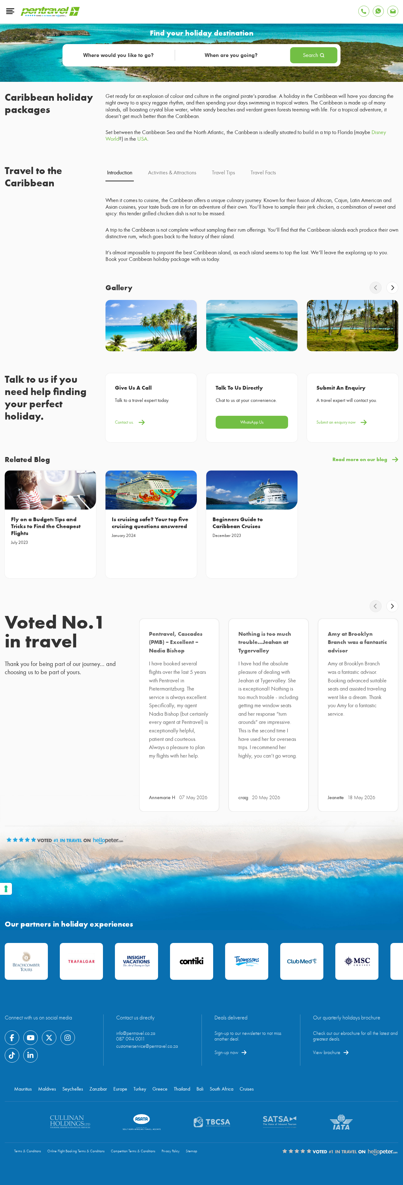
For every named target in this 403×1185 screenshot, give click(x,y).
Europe (120, 1089)
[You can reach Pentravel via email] (392, 11)
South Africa (221, 1089)
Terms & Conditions (27, 1151)
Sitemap (191, 1151)
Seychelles (72, 1089)
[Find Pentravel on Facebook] (12, 1037)
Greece (159, 1089)
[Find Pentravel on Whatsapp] (378, 11)
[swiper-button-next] (392, 288)
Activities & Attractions (172, 172)
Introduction (119, 172)
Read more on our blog (359, 459)
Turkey (139, 1089)
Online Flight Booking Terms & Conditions (76, 1151)
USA (142, 139)
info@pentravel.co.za (135, 1033)
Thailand (182, 1089)
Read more (21, 558)
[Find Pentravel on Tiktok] (12, 1055)
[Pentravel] (50, 15)
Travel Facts (263, 172)
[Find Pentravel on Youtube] (30, 1037)
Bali (199, 1089)
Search (310, 55)
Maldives (47, 1089)
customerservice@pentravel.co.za (147, 1046)
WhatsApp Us (252, 422)
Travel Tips (223, 172)
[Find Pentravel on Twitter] (49, 1037)
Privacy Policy (170, 1151)
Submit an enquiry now (336, 422)
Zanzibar (98, 1089)
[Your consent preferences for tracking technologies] (6, 889)
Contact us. (124, 422)
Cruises (247, 1089)
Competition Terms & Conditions (133, 1151)
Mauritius (23, 1089)
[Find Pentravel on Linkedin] (30, 1055)
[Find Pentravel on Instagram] (67, 1037)
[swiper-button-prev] (376, 288)
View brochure (326, 1052)
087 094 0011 (130, 1039)
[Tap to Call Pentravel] (363, 11)
